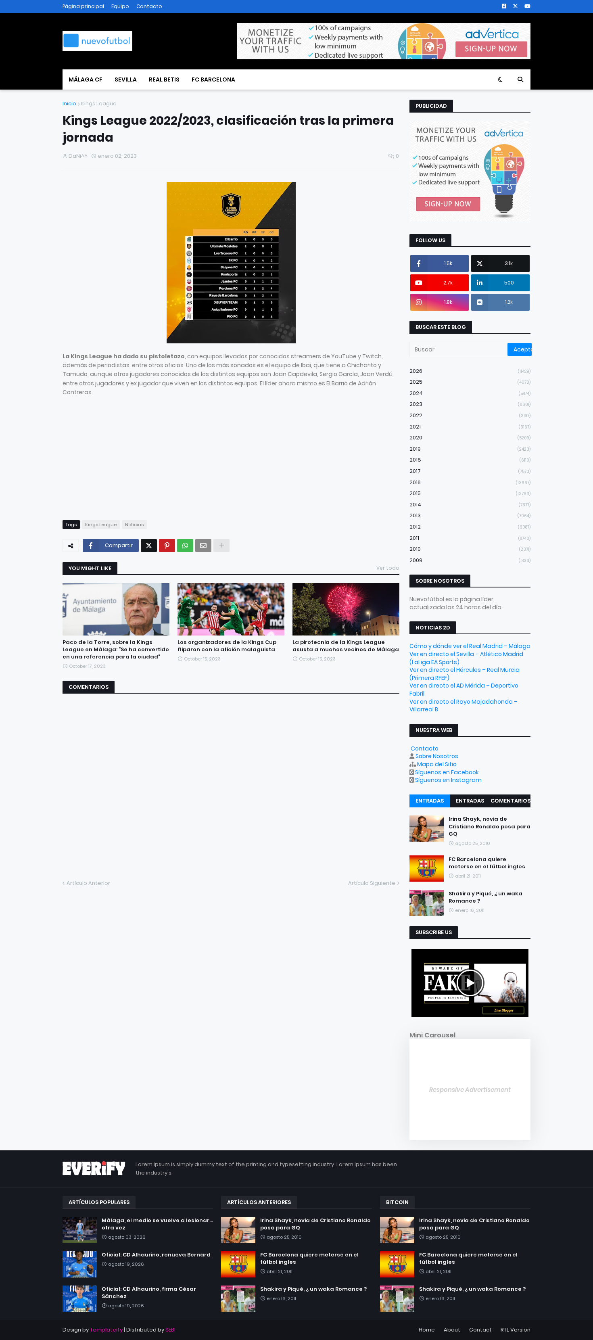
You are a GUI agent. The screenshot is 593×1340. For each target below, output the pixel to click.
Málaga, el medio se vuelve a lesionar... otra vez (157, 1224)
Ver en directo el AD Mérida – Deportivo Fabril (463, 689)
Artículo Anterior (88, 883)
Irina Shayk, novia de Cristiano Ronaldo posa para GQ (489, 826)
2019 (469, 449)
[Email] (203, 545)
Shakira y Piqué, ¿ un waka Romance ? (485, 897)
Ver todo (387, 567)
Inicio (69, 103)
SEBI (170, 1330)
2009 (469, 560)
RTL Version (515, 1330)
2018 (469, 460)
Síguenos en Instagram (448, 780)
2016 (469, 482)
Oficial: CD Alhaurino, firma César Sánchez (149, 1293)
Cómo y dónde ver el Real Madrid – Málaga (469, 646)
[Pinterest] (167, 545)
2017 (469, 471)
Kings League (99, 103)
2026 (469, 371)
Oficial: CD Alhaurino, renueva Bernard (156, 1254)
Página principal (83, 6)
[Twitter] (149, 545)
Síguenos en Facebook (447, 772)
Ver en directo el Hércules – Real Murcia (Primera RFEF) (464, 674)
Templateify (106, 1330)
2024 (469, 393)
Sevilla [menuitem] (126, 79)
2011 (469, 538)
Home (427, 1330)
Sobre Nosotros (437, 756)
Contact (480, 1330)
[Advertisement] (231, 453)
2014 (469, 504)
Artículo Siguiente (371, 883)
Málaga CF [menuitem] (85, 79)
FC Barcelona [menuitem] (213, 79)
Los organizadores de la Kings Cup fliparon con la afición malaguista (226, 646)
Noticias (134, 524)
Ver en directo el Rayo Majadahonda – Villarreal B (463, 706)
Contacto (149, 6)
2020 (469, 437)
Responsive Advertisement (470, 1089)
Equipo (120, 6)
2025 (469, 382)
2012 (469, 527)
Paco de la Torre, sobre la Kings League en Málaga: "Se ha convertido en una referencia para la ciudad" (116, 650)
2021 (469, 427)
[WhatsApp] (185, 545)
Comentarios (510, 801)
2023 (469, 404)
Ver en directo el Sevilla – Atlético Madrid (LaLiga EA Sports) (466, 658)
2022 (469, 415)
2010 (469, 549)
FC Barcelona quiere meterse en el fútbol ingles (487, 862)
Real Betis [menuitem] (164, 79)
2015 (469, 493)
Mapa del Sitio (437, 764)
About (452, 1330)
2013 (469, 515)
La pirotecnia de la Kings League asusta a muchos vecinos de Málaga (345, 646)
